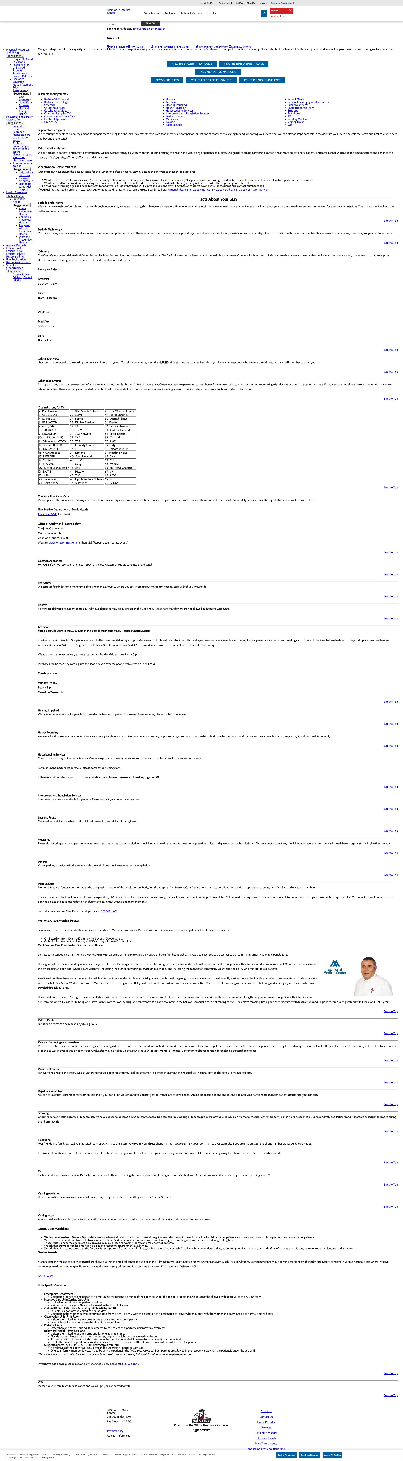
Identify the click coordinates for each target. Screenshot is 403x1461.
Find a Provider (151, 13)
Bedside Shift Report (56, 99)
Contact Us (266, 1416)
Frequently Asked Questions (23, 60)
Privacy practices (167, 80)
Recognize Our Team (18, 262)
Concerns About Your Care (59, 116)
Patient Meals (296, 99)
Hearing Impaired (176, 105)
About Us (251, 3)
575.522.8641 (208, 3)
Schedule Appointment (282, 3)
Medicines (172, 119)
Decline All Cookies (309, 1455)
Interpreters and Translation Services (187, 113)
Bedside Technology (56, 102)
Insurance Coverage (18, 80)
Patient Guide (181, 47)
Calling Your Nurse (55, 107)
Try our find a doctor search (149, 28)
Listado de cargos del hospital (25, 186)
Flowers (170, 99)
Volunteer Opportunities (14, 268)
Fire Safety (50, 122)
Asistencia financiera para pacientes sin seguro (21, 136)
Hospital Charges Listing (24, 111)
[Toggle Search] (264, 13)
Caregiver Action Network (254, 189)
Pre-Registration (16, 259)
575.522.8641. (130, 1364)
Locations (212, 13)
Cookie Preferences (286, 1455)
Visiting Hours (296, 122)
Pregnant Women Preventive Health (25, 230)
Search (150, 23)
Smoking (293, 110)
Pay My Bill (136, 47)
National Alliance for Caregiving (186, 189)
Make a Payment (23, 84)
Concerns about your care (262, 80)
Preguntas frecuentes (19, 127)
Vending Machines (298, 119)
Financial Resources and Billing (17, 52)
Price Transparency (21, 90)
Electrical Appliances (56, 119)
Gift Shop (171, 102)
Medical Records (16, 245)
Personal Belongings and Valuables (308, 102)
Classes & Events (241, 47)
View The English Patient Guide (192, 63)
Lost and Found (175, 116)
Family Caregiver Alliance (222, 189)
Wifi (290, 124)
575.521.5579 (109, 911)
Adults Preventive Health (25, 211)
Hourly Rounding (176, 107)
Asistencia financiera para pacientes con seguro (21, 147)
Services (169, 13)
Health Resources (16, 194)
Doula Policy (45, 1276)
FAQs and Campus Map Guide (218, 71)
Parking (170, 122)
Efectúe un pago (22, 160)
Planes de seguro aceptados (22, 156)
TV (289, 116)
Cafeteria (49, 105)
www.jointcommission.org (64, 542)
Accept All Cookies (332, 1455)
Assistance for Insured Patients (22, 75)
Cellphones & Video (56, 110)
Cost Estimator (25, 98)
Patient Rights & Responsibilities (15, 255)
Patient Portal (225, 3)
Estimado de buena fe (26, 179)
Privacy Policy (115, 1431)
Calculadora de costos (26, 174)
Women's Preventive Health (25, 239)
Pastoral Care (174, 124)
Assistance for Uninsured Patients (21, 67)
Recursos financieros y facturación (19, 120)
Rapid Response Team (301, 107)
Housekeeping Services (179, 110)
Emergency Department (213, 47)
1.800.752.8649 (47, 514)
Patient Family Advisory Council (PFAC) (22, 277)
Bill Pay (239, 3)
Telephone (294, 113)
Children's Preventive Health (25, 219)
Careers (263, 3)
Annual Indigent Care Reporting (266, 1448)
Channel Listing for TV (57, 113)
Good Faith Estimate (25, 104)
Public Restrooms (298, 105)
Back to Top (391, 220)
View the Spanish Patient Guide (244, 63)
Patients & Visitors (191, 13)
